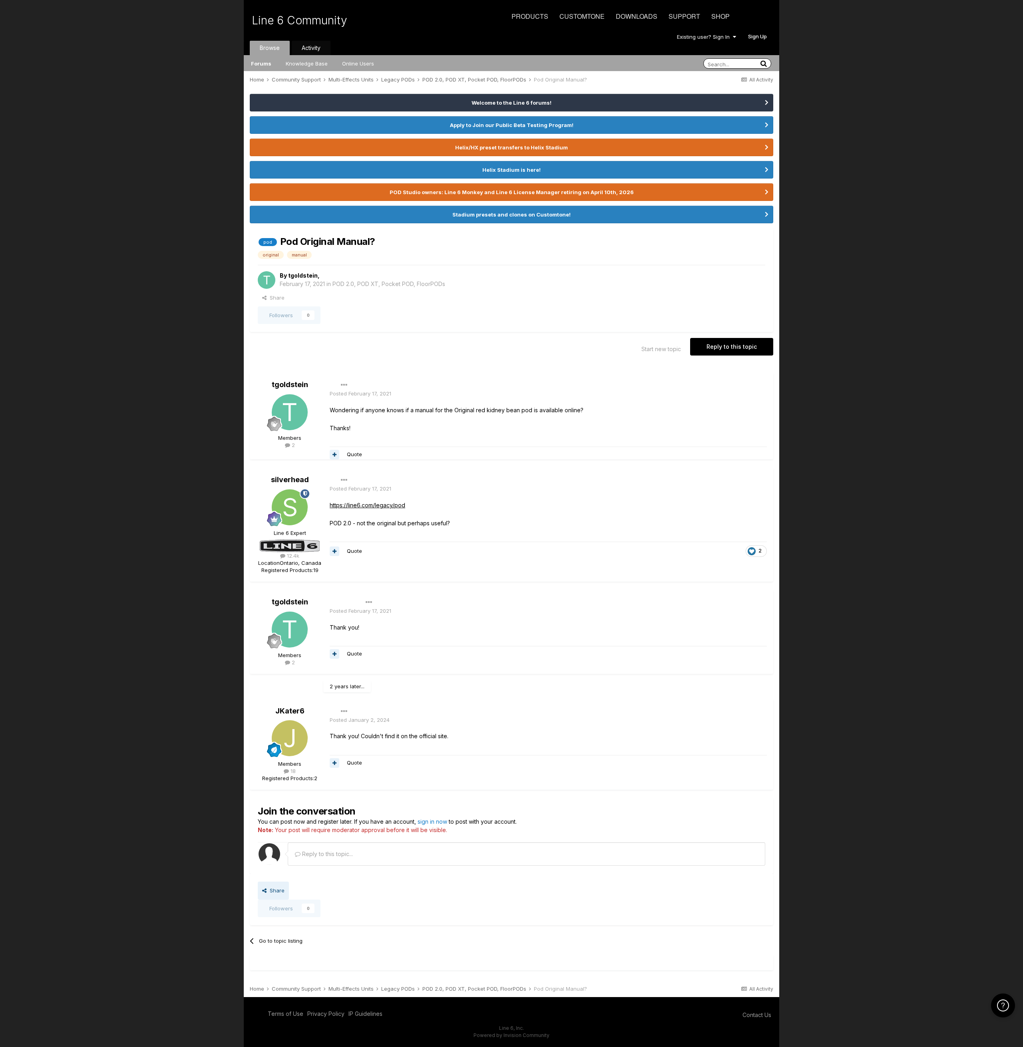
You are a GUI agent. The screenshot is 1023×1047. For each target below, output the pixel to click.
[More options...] (344, 385)
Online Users (358, 63)
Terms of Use (285, 1013)
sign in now (432, 821)
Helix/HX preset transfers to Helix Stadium (511, 147)
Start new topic (661, 349)
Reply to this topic (732, 346)
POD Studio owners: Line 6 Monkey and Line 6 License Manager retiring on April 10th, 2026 (512, 192)
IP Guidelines (365, 1013)
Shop (720, 16)
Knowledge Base (307, 63)
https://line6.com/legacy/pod (367, 505)
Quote (354, 454)
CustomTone (582, 16)
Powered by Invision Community (511, 1035)
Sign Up (757, 36)
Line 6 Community (299, 20)
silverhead (290, 479)
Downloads (636, 16)
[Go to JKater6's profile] (290, 738)
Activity (311, 47)
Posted (360, 393)
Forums (261, 63)
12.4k (292, 555)
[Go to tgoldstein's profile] (266, 280)
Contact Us (756, 1014)
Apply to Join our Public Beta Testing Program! (511, 125)
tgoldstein (303, 275)
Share (276, 297)
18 (292, 771)
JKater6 (290, 711)
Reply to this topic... (327, 853)
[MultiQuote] (334, 454)
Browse (270, 47)
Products (530, 16)
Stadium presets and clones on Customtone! (511, 214)
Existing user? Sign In (705, 37)
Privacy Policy (325, 1013)
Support (684, 16)
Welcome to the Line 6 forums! (511, 102)
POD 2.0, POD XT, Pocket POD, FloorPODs (388, 283)
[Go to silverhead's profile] (290, 507)
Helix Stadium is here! (511, 170)
